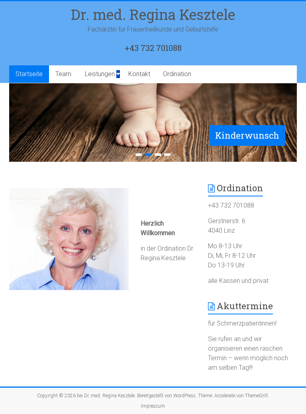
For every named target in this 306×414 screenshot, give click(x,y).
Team (63, 74)
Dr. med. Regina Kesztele (153, 14)
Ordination (177, 74)
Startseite (29, 74)
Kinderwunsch (247, 135)
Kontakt (139, 74)
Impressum (153, 406)
